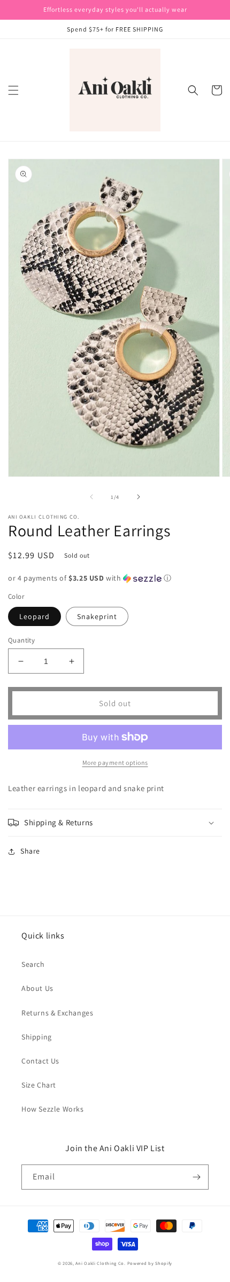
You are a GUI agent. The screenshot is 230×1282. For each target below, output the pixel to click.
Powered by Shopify (150, 1263)
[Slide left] (91, 497)
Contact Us (40, 1061)
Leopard (34, 616)
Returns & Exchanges (57, 1013)
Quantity (21, 640)
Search (33, 964)
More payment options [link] (115, 763)
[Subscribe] (196, 1177)
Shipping (36, 1037)
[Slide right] (138, 497)
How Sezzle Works (52, 1109)
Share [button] (30, 851)
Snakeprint (97, 616)
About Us (37, 988)
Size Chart (38, 1085)
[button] (13, 90)
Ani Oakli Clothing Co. (101, 1263)
